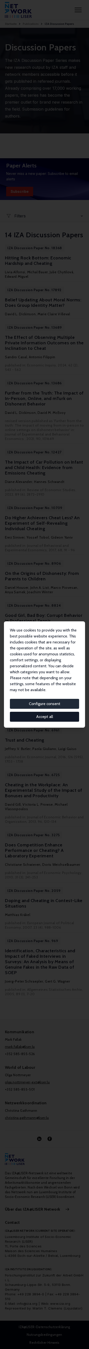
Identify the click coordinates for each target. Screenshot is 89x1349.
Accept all (44, 716)
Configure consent (44, 703)
